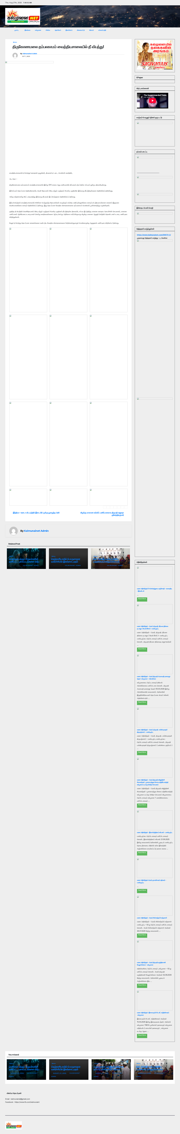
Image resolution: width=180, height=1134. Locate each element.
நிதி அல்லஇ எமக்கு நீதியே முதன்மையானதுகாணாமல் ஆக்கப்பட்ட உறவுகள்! (106, 561)
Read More (142, 598)
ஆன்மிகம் (58, 30)
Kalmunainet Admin (30, 54)
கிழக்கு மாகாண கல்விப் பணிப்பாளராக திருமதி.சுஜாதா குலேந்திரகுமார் (102, 513)
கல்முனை (38, 30)
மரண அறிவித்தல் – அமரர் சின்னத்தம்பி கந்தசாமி (152, 918)
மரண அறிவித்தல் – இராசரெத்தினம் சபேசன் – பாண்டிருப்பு (154, 832)
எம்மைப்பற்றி (102, 30)
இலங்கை (27, 30)
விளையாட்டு (81, 30)
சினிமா (48, 30)
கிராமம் (91, 30)
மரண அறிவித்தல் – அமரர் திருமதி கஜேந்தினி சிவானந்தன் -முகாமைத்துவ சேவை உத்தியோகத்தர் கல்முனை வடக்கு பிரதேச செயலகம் (152, 782)
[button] (168, 30)
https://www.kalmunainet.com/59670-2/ (154, 235)
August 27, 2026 (17, 1073)
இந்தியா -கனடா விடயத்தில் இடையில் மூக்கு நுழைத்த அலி (36, 512)
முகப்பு (16, 30)
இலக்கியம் (69, 30)
